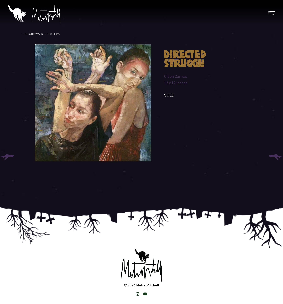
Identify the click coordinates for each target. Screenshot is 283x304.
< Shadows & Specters (41, 34)
